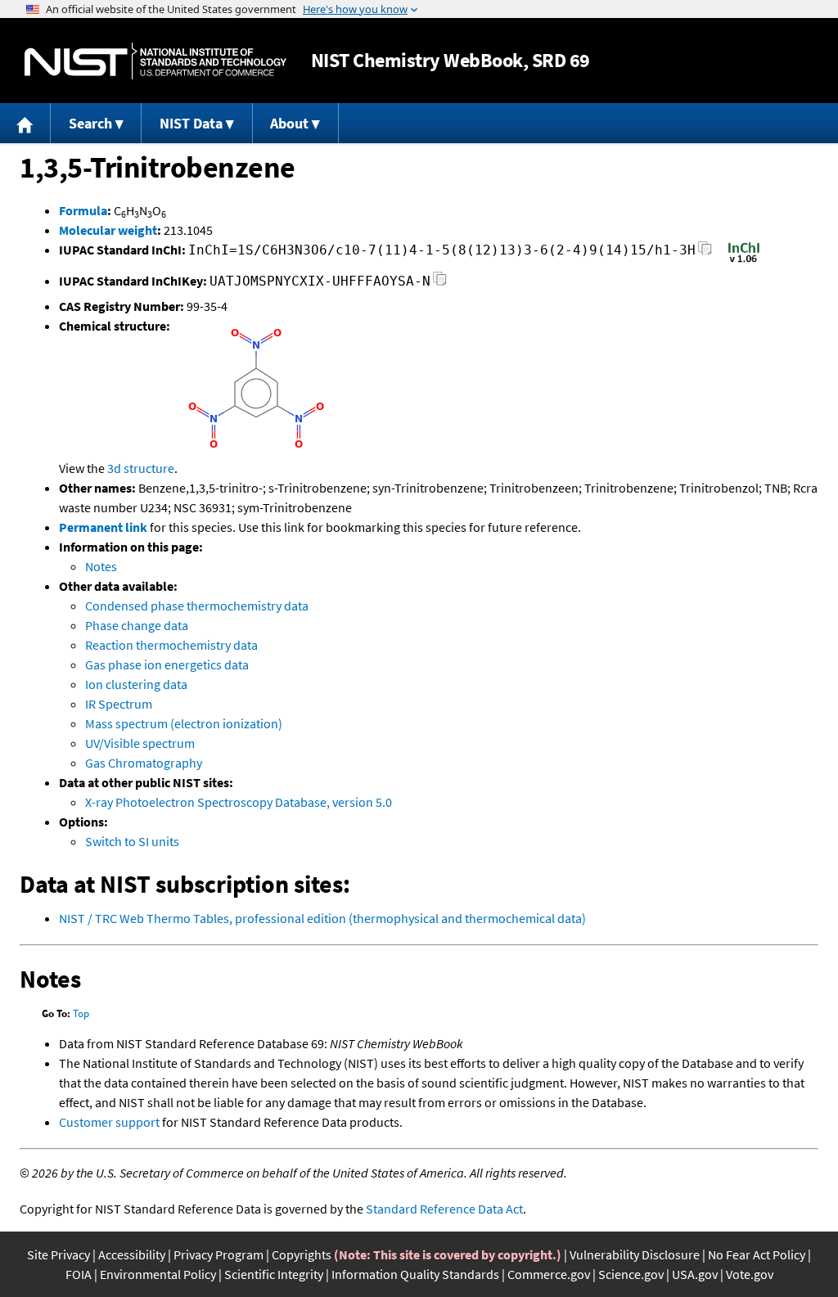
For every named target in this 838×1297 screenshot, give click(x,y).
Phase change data (136, 625)
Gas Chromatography (143, 762)
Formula (83, 210)
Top (81, 1013)
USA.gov (695, 1274)
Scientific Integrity (273, 1274)
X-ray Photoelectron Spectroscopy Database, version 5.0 (238, 802)
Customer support (109, 1122)
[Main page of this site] (25, 123)
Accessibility (131, 1254)
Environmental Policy (158, 1274)
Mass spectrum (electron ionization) (183, 723)
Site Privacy (58, 1254)
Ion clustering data (136, 684)
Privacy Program (218, 1254)
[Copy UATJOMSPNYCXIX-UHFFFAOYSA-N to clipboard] (440, 283)
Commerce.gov (548, 1274)
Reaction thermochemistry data (171, 645)
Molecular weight (108, 230)
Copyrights (301, 1254)
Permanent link (103, 527)
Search (90, 123)
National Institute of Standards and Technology (155, 61)
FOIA (78, 1274)
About (289, 123)
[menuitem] (25, 123)
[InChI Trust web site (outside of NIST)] (744, 261)
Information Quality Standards (415, 1274)
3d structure (140, 468)
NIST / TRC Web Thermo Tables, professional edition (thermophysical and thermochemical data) (322, 918)
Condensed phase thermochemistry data (197, 605)
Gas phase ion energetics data (167, 664)
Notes (101, 566)
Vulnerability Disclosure (635, 1254)
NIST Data (191, 123)
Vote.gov (749, 1274)
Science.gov (631, 1274)
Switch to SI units (132, 841)
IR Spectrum (118, 704)
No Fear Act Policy (756, 1254)
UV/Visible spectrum (140, 743)
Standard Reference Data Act (444, 1208)
